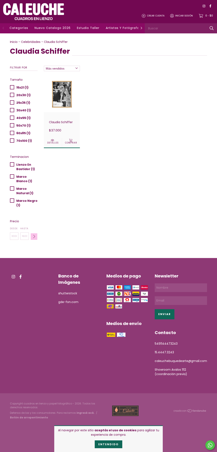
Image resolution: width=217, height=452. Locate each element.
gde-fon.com (68, 302)
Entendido (108, 444)
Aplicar (34, 236)
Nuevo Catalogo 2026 (53, 28)
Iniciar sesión (184, 15)
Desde (14, 228)
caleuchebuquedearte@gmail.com (181, 361)
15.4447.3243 (164, 352)
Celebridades (30, 42)
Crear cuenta (155, 15)
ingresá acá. (86, 413)
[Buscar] (211, 28)
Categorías (19, 28)
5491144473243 (166, 343)
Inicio (14, 42)
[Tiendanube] (190, 411)
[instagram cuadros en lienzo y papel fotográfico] (204, 6)
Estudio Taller (88, 28)
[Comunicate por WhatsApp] (210, 445)
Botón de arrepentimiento (29, 417)
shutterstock (67, 293)
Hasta (24, 228)
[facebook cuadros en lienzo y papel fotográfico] (210, 6)
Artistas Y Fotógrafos (123, 28)
